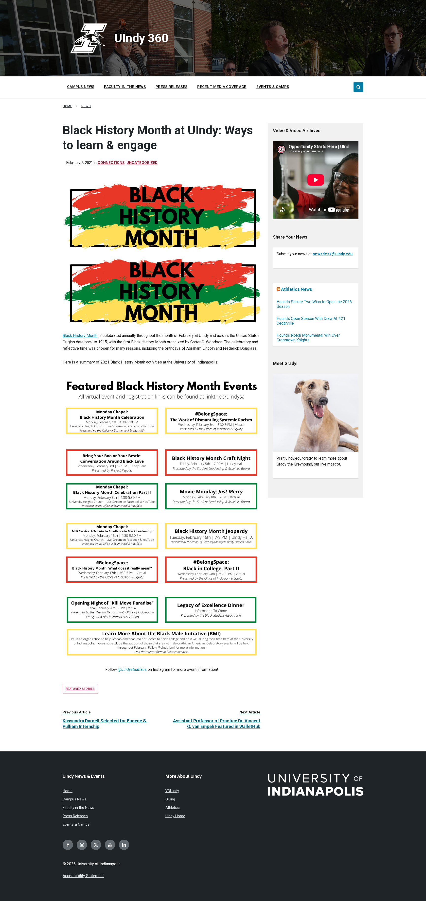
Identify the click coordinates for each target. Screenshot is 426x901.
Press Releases (75, 816)
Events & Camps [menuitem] (272, 87)
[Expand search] (358, 87)
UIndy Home (175, 816)
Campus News (74, 799)
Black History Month (80, 335)
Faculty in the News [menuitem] (125, 87)
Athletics (172, 807)
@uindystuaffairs (132, 669)
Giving (170, 799)
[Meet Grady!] (315, 413)
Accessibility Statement (83, 875)
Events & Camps (76, 824)
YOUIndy (172, 791)
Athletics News (296, 289)
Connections (111, 162)
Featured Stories (80, 689)
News (86, 106)
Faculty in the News (78, 807)
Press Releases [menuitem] (171, 87)
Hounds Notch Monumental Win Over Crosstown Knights (308, 337)
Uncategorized (142, 162)
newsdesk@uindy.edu (333, 254)
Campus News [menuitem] (80, 87)
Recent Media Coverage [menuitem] (221, 87)
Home (67, 106)
